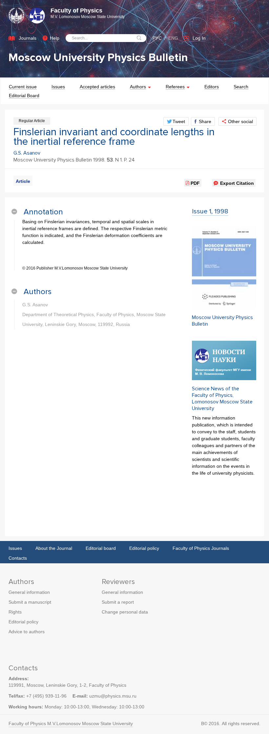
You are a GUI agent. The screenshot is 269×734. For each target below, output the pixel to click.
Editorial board (101, 548)
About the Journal (53, 548)
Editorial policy (144, 548)
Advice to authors (27, 631)
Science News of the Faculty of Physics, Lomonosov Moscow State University (222, 398)
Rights (15, 612)
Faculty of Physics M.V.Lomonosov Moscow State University (71, 723)
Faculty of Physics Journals (201, 548)
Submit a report (118, 602)
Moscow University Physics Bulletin (98, 57)
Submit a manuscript (30, 602)
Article (23, 181)
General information (29, 592)
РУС (157, 38)
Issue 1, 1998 (210, 211)
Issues (15, 548)
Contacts (18, 558)
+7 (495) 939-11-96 (46, 696)
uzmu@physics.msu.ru (112, 696)
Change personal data (125, 612)
